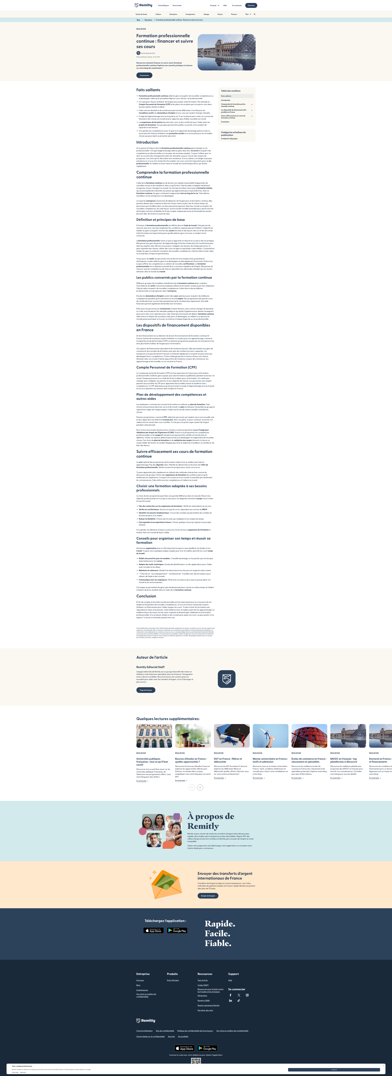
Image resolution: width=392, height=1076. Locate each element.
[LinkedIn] (230, 1000)
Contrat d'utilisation (144, 1031)
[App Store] (153, 930)
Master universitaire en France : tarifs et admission (270, 760)
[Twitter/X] (239, 995)
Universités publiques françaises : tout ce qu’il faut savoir (152, 761)
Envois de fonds (141, 14)
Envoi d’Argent (163, 5)
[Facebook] (230, 995)
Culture (158, 14)
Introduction (225, 100)
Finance (234, 14)
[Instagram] (247, 995)
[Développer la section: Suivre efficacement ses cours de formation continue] (252, 116)
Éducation (234, 138)
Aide (225, 5)
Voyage (206, 14)
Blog (138, 985)
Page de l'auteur (146, 690)
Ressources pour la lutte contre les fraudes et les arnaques (210, 990)
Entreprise (173, 14)
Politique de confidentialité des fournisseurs (195, 1031)
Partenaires (202, 995)
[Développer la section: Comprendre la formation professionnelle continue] (252, 104)
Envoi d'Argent (173, 980)
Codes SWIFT (203, 985)
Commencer (144, 75)
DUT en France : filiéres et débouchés (228, 760)
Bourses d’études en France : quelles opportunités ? (191, 760)
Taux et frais (177, 5)
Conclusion (225, 122)
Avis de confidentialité (165, 1031)
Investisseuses (142, 990)
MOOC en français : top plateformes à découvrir (343, 760)
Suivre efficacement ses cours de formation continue (233, 117)
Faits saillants (226, 96)
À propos (140, 980)
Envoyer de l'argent (208, 896)
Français (213, 5)
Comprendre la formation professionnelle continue (233, 105)
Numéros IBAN (204, 1000)
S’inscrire (251, 5)
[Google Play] (177, 930)
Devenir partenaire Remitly (209, 1005)
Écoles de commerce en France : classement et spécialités (309, 760)
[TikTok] (239, 1000)
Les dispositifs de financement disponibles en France (234, 111)
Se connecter (237, 5)
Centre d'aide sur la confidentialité (150, 1036)
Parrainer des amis (205, 1010)
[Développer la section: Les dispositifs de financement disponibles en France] (252, 110)
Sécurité (171, 1036)
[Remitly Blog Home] (143, 5)
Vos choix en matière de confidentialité (146, 995)
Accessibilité (183, 1036)
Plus (247, 14)
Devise (220, 14)
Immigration (190, 14)
